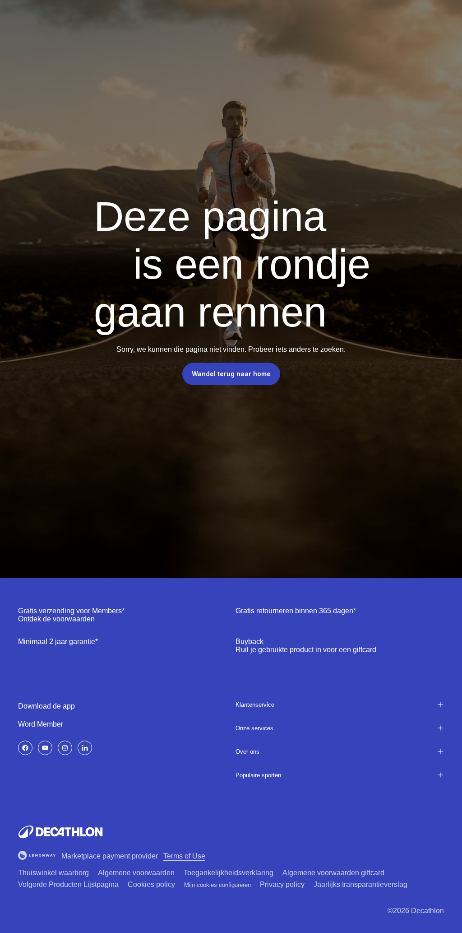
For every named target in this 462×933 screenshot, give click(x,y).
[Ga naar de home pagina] (60, 832)
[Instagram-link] (65, 748)
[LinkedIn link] (85, 748)
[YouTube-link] (45, 748)
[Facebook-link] (25, 748)
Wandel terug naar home (231, 374)
